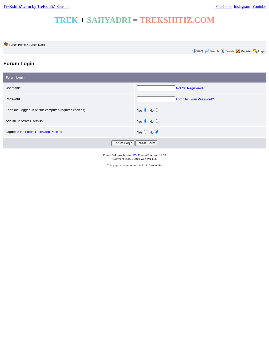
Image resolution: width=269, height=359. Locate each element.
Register (246, 51)
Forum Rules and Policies (43, 132)
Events (229, 51)
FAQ (200, 51)
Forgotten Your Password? (195, 99)
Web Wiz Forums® (138, 155)
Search (214, 51)
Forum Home (17, 44)
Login (261, 51)
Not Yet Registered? (190, 88)
